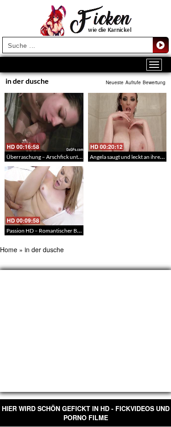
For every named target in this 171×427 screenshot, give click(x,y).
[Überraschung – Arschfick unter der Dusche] (44, 122)
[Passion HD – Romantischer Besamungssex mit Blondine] (44, 195)
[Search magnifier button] (160, 45)
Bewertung (154, 82)
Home (8, 249)
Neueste (115, 82)
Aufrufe (133, 82)
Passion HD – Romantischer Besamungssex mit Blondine (73, 230)
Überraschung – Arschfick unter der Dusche (58, 156)
